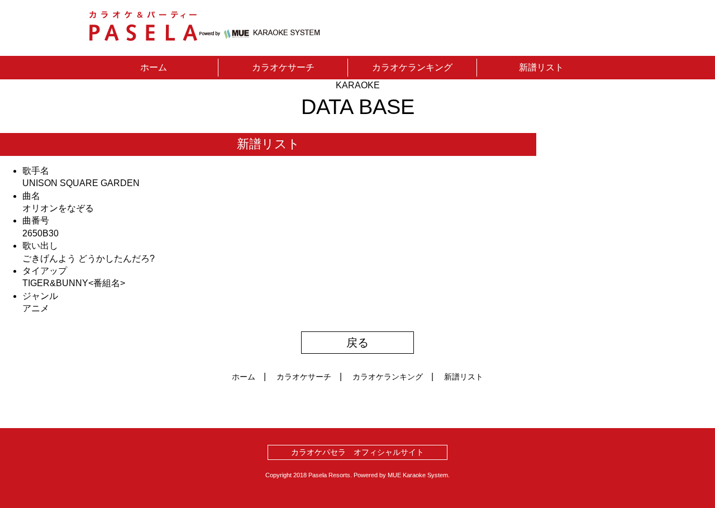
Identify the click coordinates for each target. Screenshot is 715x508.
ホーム (153, 67)
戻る (357, 342)
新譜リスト (541, 67)
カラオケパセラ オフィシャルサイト (357, 452)
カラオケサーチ (283, 67)
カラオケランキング (412, 67)
